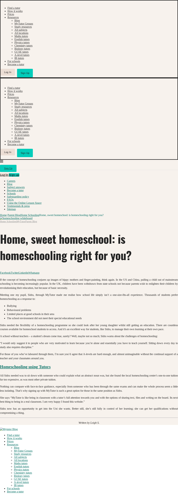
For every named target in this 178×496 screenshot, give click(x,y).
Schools (11, 193)
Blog (17, 20)
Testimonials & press (18, 206)
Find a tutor (13, 7)
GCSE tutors (21, 51)
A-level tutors (21, 54)
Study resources (23, 26)
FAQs (10, 199)
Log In (7, 72)
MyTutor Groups (23, 23)
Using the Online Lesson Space (24, 202)
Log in (4, 175)
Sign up (14, 175)
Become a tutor (15, 64)
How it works (15, 11)
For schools (13, 61)
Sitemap (11, 209)
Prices (10, 14)
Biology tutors (22, 48)
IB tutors (19, 58)
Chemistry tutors (23, 45)
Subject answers (16, 187)
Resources (13, 17)
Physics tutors (22, 42)
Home (3, 215)
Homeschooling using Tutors (25, 366)
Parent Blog (14, 215)
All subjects (20, 29)
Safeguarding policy (18, 196)
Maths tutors (21, 36)
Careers (11, 180)
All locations (21, 33)
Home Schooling (30, 215)
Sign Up (25, 73)
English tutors (22, 39)
